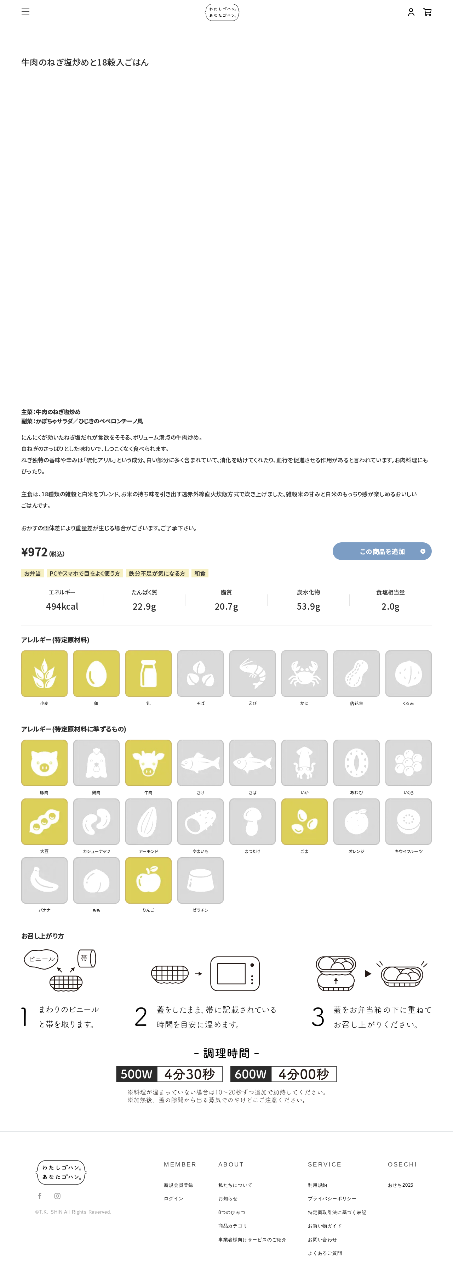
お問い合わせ (322, 1239)
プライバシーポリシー (332, 1198)
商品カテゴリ (233, 1225)
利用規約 (317, 1185)
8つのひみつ (232, 1212)
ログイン (173, 1198)
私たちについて (235, 1185)
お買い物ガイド (325, 1225)
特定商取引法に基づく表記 (337, 1212)
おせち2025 (401, 1185)
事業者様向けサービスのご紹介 (252, 1239)
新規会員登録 (178, 1185)
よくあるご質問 (325, 1253)
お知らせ (228, 1198)
